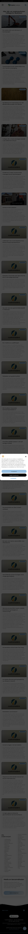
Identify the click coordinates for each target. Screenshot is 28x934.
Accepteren (14, 471)
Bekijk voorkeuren (14, 475)
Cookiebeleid (13, 478)
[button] (26, 456)
